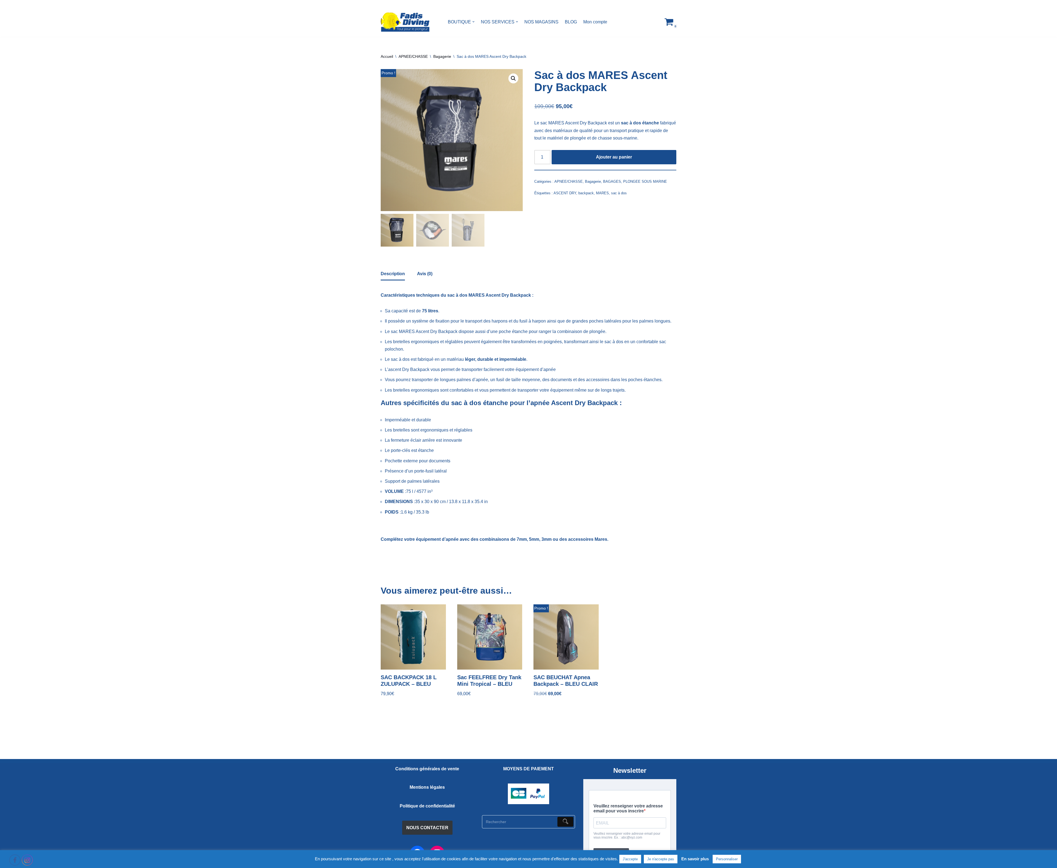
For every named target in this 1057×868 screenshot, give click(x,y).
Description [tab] (393, 273)
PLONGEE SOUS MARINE (645, 181)
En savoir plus (695, 858)
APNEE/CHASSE (413, 56)
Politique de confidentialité (427, 806)
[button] (473, 22)
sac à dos (619, 193)
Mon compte (595, 22)
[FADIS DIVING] (405, 22)
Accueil (387, 56)
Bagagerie (442, 56)
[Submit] (565, 822)
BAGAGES (612, 181)
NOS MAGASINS (541, 22)
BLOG (571, 22)
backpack (586, 193)
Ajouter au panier (614, 157)
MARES (602, 193)
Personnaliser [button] (727, 859)
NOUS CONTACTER (427, 827)
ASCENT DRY (565, 193)
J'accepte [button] (630, 859)
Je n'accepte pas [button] (660, 859)
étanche (520, 331)
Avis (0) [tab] (424, 273)
